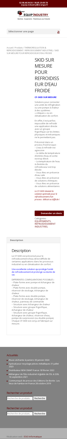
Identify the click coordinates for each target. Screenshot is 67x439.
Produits (19, 47)
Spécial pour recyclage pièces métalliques (29, 363)
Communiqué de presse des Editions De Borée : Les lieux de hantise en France (34, 382)
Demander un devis (51, 213)
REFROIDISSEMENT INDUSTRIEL (39, 50)
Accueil (10, 47)
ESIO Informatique (33, 436)
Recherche (39, 398)
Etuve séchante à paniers (21, 359)
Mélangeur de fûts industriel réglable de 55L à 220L (34, 374)
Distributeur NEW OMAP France (24, 370)
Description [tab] (16, 240)
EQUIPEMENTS (43, 221)
